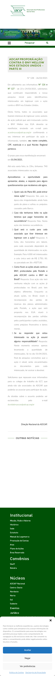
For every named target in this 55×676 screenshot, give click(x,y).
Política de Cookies (16, 672)
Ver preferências (27, 666)
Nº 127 (11, 89)
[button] (50, 620)
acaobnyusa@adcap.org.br (19, 133)
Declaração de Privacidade (35, 672)
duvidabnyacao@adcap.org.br (21, 405)
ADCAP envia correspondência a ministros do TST (27, 449)
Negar (27, 658)
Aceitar (27, 650)
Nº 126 (41, 85)
